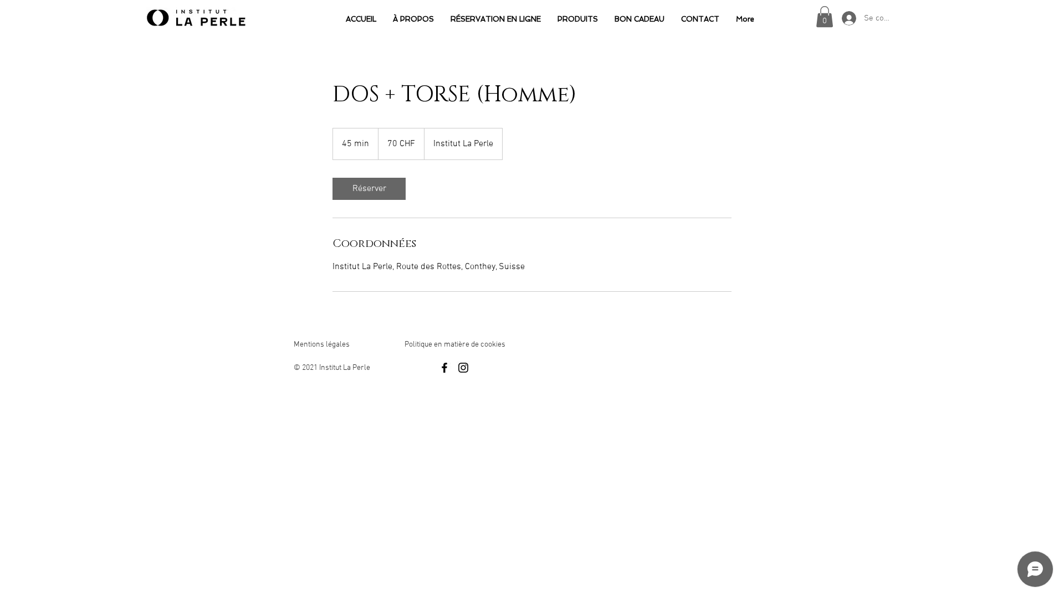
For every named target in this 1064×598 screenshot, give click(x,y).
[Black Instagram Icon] (463, 367)
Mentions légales (322, 344)
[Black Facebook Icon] (444, 367)
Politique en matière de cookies (456, 344)
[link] (369, 189)
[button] (824, 16)
